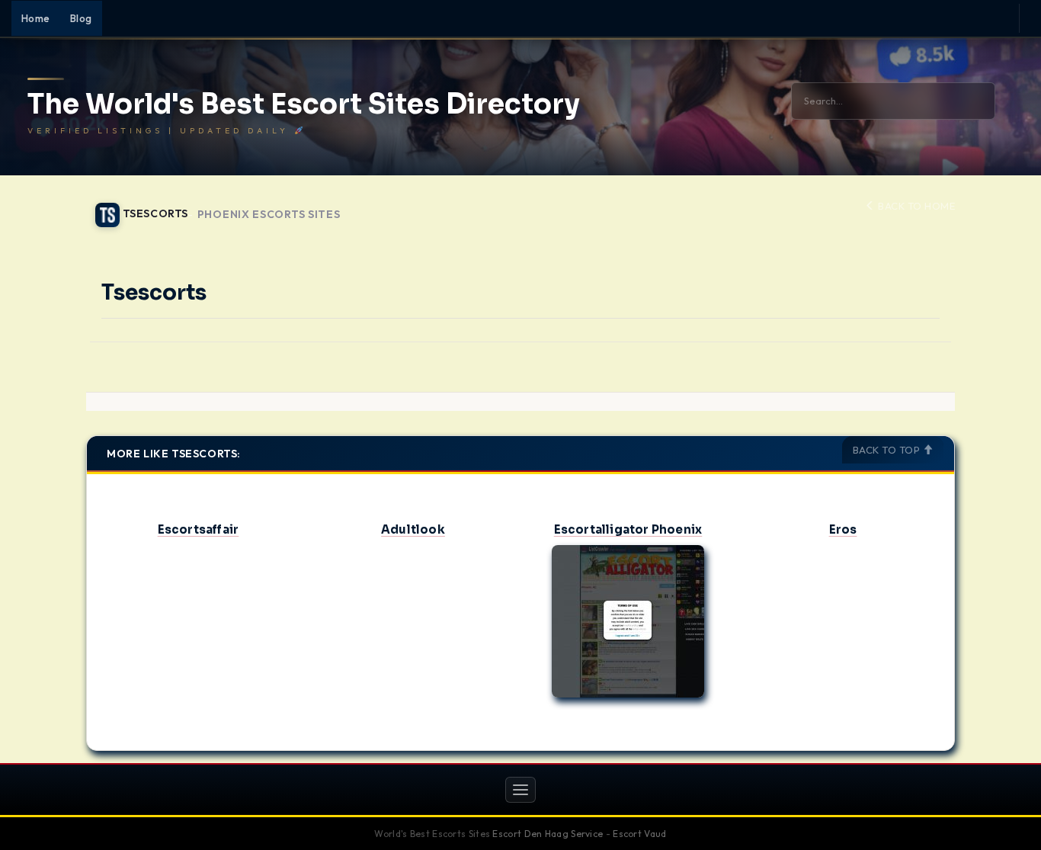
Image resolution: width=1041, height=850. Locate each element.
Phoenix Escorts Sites (269, 214)
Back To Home (915, 206)
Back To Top (888, 450)
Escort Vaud (639, 833)
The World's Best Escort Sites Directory (303, 104)
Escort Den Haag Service (547, 833)
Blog (81, 18)
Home (35, 18)
